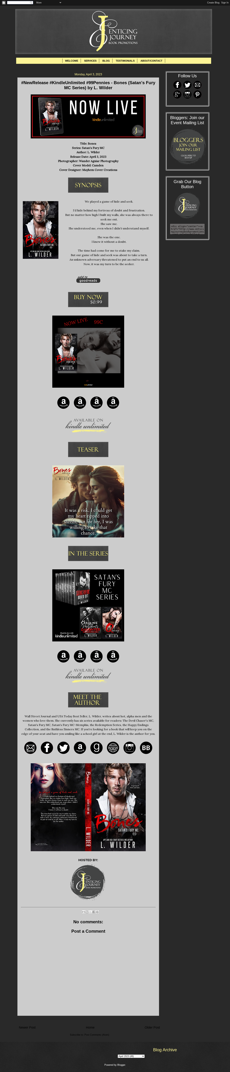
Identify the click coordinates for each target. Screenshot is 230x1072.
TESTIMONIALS (125, 60)
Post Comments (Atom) (96, 1034)
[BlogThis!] (87, 912)
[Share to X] (90, 912)
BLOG (106, 60)
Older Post (152, 1027)
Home (90, 1027)
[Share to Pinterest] (97, 912)
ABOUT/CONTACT (151, 60)
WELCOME (71, 60)
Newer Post (27, 1027)
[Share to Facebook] (94, 912)
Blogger (121, 1065)
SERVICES (90, 60)
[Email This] (83, 912)
